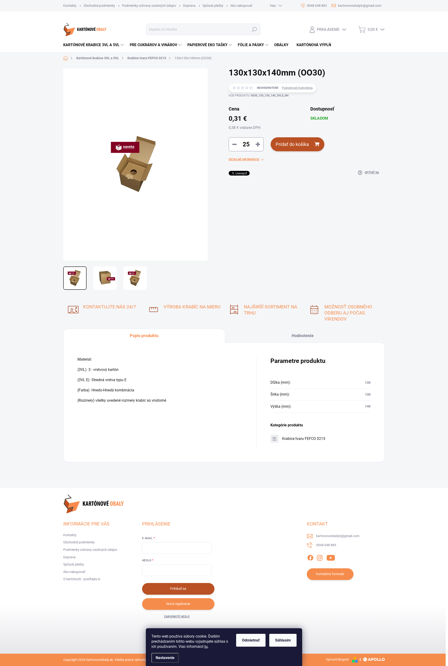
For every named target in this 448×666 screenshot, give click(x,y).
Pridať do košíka (292, 144)
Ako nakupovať (241, 5)
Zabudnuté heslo (176, 616)
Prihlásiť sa (178, 588)
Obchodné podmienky (99, 5)
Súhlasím (283, 640)
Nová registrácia (178, 604)
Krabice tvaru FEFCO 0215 (303, 438)
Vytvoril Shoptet (337, 659)
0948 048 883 (326, 545)
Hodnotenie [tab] (303, 335)
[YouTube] (331, 556)
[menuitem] (94, 45)
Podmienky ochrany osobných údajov (149, 5)
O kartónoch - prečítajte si (81, 579)
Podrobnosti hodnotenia (297, 88)
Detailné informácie (244, 159)
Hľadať (254, 29)
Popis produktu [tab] (144, 335)
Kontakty (70, 5)
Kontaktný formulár (330, 574)
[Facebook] (310, 556)
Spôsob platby (213, 5)
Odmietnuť (251, 640)
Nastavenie (165, 658)
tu (206, 646)
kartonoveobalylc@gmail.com (337, 536)
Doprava (189, 5)
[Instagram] (319, 556)
